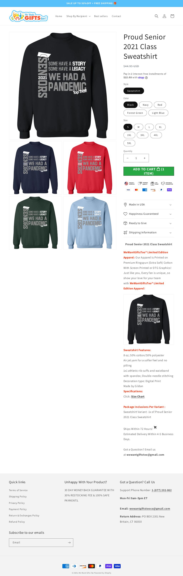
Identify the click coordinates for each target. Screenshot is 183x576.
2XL (129, 135)
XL (160, 127)
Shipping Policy (18, 496)
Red (160, 104)
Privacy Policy (16, 503)
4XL (156, 135)
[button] (78, 16)
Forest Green (135, 112)
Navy (146, 104)
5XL (129, 143)
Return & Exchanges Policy (24, 515)
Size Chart (138, 396)
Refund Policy (17, 521)
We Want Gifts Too (86, 573)
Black (130, 104)
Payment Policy (17, 509)
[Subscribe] (69, 542)
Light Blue (158, 112)
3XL (142, 135)
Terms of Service (18, 490)
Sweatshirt (133, 90)
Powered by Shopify (102, 573)
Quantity (127, 151)
